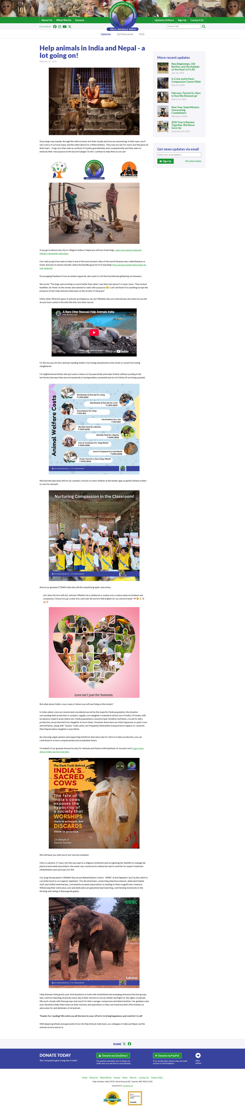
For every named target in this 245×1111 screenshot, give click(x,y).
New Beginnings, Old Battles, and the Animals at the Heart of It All (185, 66)
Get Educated (125, 34)
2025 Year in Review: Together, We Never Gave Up (183, 125)
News (125, 1077)
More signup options (193, 161)
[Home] (123, 30)
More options (198, 1061)
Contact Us (197, 20)
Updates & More (164, 20)
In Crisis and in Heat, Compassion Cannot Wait (186, 80)
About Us (46, 20)
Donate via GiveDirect (115, 1055)
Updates (106, 34)
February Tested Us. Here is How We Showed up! (186, 94)
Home (84, 1077)
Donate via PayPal (168, 1055)
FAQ (141, 34)
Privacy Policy (157, 1077)
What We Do (63, 20)
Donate (79, 20)
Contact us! (128, 1085)
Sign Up (182, 20)
